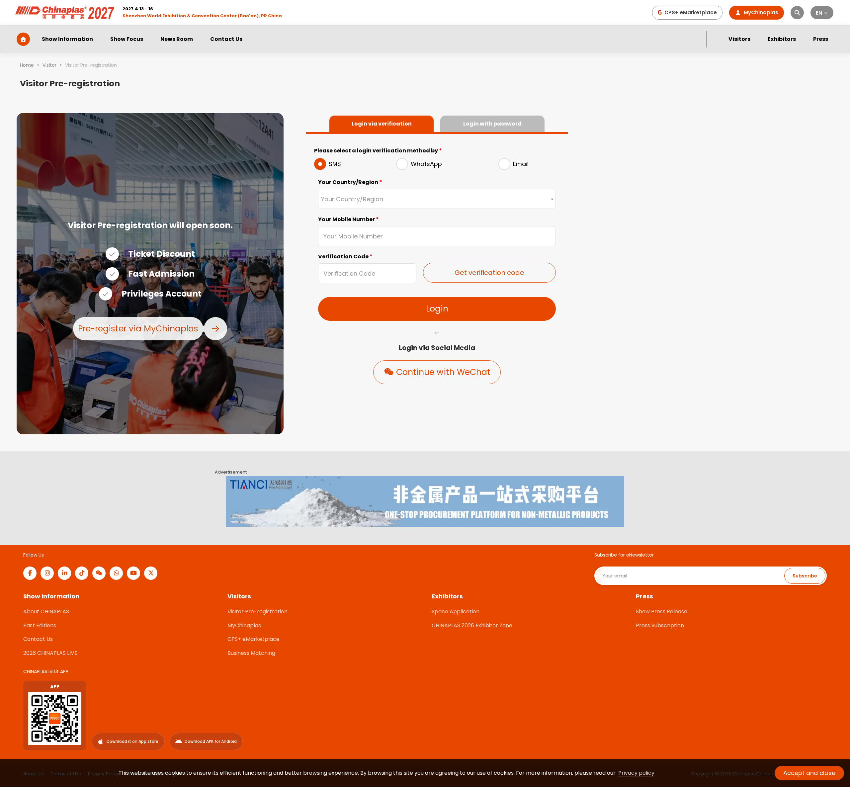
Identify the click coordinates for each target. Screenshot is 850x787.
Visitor (49, 65)
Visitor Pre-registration (257, 611)
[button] (822, 12)
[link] (27, 65)
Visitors (739, 39)
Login (437, 308)
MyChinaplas (244, 625)
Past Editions (39, 625)
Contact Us (226, 39)
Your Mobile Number (348, 219)
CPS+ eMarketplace (253, 639)
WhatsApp (426, 164)
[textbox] (436, 199)
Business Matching (251, 653)
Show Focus (126, 39)
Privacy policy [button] (636, 773)
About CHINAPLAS (46, 611)
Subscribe (805, 575)
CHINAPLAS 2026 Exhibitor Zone (472, 625)
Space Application (455, 611)
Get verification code (489, 272)
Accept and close (809, 773)
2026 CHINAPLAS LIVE (50, 653)
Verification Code (345, 256)
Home (27, 65)
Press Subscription (660, 625)
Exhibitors (782, 39)
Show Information (67, 39)
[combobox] (437, 199)
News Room (176, 39)
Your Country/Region (350, 182)
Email (521, 164)
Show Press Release (661, 611)
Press (820, 39)
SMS (335, 164)
